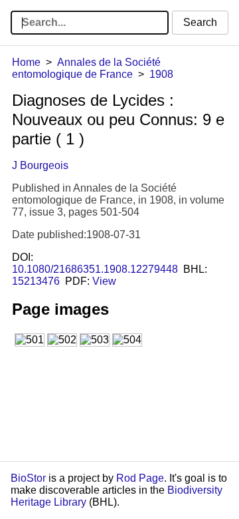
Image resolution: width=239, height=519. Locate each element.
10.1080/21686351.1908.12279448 (95, 269)
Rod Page (140, 478)
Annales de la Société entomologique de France (86, 68)
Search (200, 22)
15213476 (36, 281)
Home (26, 62)
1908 (161, 74)
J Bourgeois (40, 165)
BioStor (28, 478)
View (104, 281)
